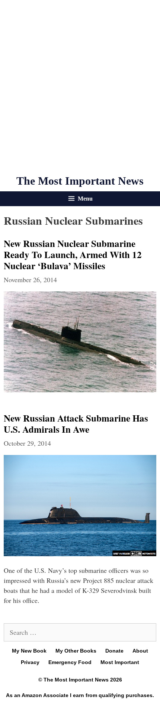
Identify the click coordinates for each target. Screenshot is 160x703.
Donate (114, 651)
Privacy (30, 662)
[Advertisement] (80, 87)
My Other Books (75, 651)
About (140, 651)
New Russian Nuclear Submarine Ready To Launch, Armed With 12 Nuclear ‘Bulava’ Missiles (73, 255)
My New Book (29, 651)
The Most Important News (80, 181)
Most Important (119, 662)
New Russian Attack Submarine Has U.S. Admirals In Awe (76, 423)
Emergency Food (70, 662)
